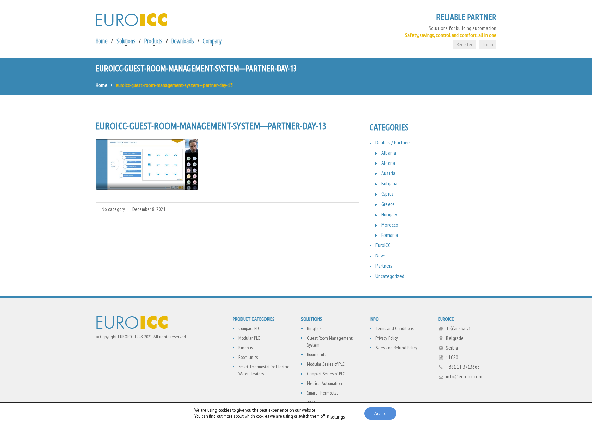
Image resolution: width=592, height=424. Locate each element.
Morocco (389, 224)
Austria (388, 173)
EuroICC (382, 245)
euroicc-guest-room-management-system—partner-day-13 (211, 125)
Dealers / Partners (393, 142)
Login (488, 44)
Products (153, 40)
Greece (388, 204)
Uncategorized (389, 275)
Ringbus (245, 347)
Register (464, 44)
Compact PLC (249, 328)
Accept (380, 413)
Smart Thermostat (322, 393)
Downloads (182, 40)
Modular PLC (249, 338)
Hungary (389, 214)
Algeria (388, 162)
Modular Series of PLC (326, 364)
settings (337, 417)
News (380, 255)
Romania (389, 234)
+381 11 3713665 (463, 366)
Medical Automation (324, 383)
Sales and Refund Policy (396, 347)
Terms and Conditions (394, 328)
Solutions (125, 40)
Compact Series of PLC (326, 374)
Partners (383, 265)
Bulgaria (389, 183)
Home (102, 40)
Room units (248, 357)
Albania (388, 152)
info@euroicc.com (464, 376)
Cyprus (387, 193)
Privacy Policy (386, 338)
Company (212, 40)
